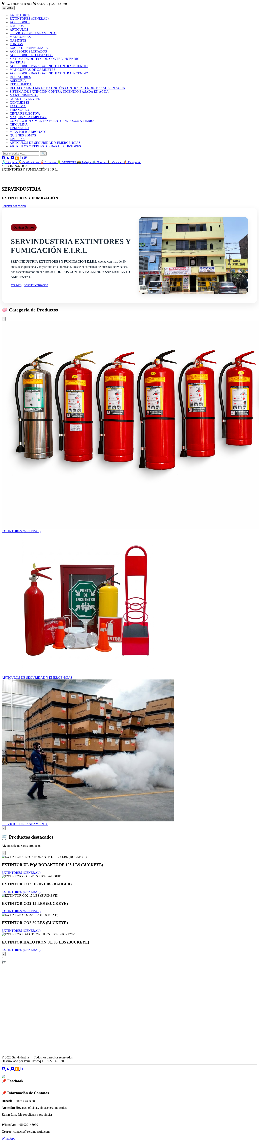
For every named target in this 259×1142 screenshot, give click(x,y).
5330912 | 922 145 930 (52, 3)
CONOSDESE (19, 102)
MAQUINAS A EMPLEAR (28, 117)
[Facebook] (4, 158)
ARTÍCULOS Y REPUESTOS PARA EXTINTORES (45, 146)
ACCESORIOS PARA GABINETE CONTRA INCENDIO (49, 66)
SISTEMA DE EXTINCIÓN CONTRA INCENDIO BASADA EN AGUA (59, 91)
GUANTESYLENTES (25, 99)
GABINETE (18, 40)
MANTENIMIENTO (24, 95)
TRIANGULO (19, 110)
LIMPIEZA (17, 139)
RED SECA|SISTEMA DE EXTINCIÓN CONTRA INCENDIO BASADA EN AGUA (67, 88)
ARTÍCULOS (19, 29)
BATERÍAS (17, 62)
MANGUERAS (20, 37)
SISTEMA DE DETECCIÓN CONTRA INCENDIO (45, 58)
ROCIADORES (20, 77)
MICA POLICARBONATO (28, 131)
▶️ (17, 158)
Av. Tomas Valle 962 (19, 3)
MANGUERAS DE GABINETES (32, 69)
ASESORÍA (18, 80)
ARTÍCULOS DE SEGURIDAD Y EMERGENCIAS (45, 142)
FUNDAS (16, 44)
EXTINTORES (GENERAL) (29, 18)
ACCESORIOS (20, 22)
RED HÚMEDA (21, 84)
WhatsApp (8, 1138)
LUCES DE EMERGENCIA (29, 47)
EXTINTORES (20, 15)
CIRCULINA (19, 124)
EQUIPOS (17, 26)
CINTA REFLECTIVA (25, 113)
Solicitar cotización (14, 206)
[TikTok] (8, 158)
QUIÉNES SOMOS (23, 135)
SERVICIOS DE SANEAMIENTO (33, 33)
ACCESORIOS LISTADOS (28, 51)
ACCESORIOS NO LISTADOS (31, 55)
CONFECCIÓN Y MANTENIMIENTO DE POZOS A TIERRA (52, 120)
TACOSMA (18, 106)
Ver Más (16, 285)
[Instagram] (13, 158)
